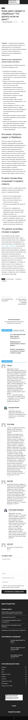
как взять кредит (10, 279)
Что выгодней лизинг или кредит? (7, 299)
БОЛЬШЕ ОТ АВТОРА (18, 330)
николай (10, 481)
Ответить (9, 403)
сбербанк (4, 280)
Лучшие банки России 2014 (8, 617)
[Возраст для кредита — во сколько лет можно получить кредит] (5, 351)
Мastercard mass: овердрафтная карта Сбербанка (11, 626)
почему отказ (18, 279)
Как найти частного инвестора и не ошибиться (14, 630)
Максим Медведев (7, 21)
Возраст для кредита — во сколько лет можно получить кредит (17, 351)
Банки (8, 5)
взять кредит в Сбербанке (9, 246)
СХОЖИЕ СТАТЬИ (6, 330)
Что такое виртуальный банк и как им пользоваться (17, 336)
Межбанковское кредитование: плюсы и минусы (18, 343)
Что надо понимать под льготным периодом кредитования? (21, 301)
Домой (3, 5)
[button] (26, 2)
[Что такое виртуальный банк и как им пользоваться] (5, 336)
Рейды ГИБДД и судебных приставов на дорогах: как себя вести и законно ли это (12, 612)
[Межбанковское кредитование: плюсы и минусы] (5, 343)
